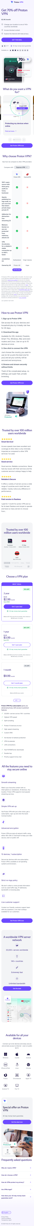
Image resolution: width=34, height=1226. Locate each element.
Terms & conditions (6, 1218)
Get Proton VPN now (17, 145)
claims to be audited (13, 280)
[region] (17, 118)
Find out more (9, 131)
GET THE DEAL (17, 40)
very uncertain (22, 297)
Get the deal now (17, 1122)
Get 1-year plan (17, 645)
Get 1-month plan (17, 683)
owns (15, 294)
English (6, 1212)
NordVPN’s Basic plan (24, 289)
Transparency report (6, 1220)
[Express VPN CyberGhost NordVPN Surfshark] (22, 167)
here (27, 285)
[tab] (15, 139)
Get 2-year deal (17, 606)
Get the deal (16, 270)
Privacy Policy (4, 1216)
